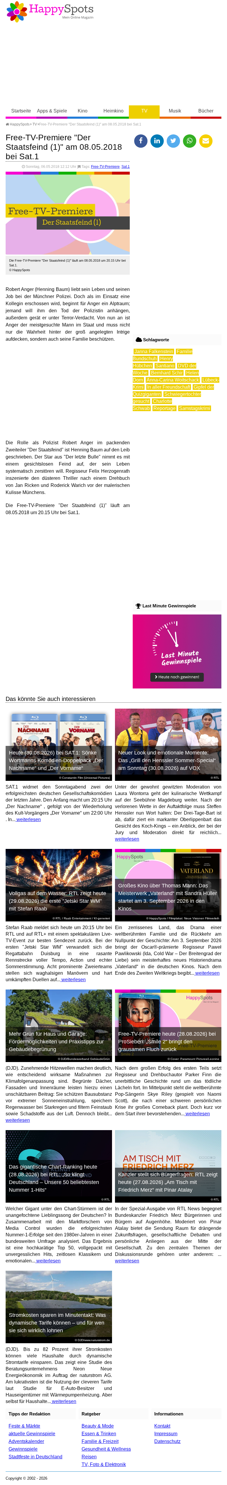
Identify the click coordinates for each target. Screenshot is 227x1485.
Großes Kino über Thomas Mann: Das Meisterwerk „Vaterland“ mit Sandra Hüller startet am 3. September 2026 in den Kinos (167, 897)
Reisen (89, 1456)
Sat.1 (125, 167)
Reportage (164, 408)
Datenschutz (167, 1441)
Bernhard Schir (167, 372)
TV (144, 110)
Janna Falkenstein (153, 351)
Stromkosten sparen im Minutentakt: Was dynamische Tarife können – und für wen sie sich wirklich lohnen (57, 1322)
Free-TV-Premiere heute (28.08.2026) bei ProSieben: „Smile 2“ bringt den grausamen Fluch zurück (167, 1041)
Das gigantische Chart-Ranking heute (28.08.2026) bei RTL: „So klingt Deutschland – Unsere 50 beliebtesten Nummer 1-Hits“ (54, 1178)
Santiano (164, 365)
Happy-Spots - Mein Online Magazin (50, 12)
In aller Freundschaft (168, 387)
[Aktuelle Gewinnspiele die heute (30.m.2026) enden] (177, 686)
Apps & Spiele (52, 110)
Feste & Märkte (24, 1425)
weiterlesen (28, 819)
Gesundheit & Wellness (106, 1449)
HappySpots (19, 124)
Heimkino (113, 110)
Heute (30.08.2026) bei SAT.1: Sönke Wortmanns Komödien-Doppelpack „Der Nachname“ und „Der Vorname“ (56, 760)
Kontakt (162, 1425)
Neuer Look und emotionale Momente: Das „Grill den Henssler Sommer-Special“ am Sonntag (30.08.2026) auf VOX (167, 760)
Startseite (21, 110)
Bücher (205, 110)
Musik (175, 110)
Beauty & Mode (98, 1425)
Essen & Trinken (99, 1433)
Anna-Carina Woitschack (173, 379)
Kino (82, 110)
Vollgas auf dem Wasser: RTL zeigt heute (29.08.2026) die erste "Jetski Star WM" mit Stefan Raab (57, 901)
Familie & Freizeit (100, 1441)
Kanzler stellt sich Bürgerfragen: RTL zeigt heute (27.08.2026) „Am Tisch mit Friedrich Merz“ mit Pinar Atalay (168, 1182)
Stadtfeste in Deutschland (35, 1456)
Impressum (165, 1433)
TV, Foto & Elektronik (104, 1464)
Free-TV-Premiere (105, 167)
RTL (216, 777)
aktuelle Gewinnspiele (32, 1433)
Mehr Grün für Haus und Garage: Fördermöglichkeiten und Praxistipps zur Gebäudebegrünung (56, 1041)
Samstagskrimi (194, 408)
